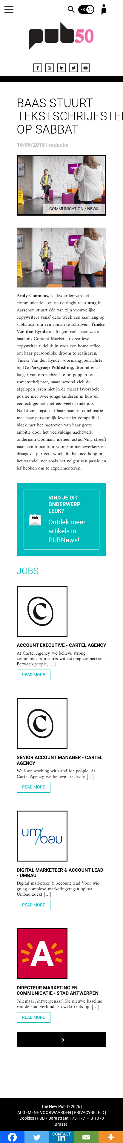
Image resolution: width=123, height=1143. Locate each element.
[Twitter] (73, 67)
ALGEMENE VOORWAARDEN (44, 1112)
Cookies (26, 1118)
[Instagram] (49, 67)
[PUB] (61, 39)
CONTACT (61, 1134)
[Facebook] (37, 67)
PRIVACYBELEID (89, 1112)
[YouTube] (85, 67)
